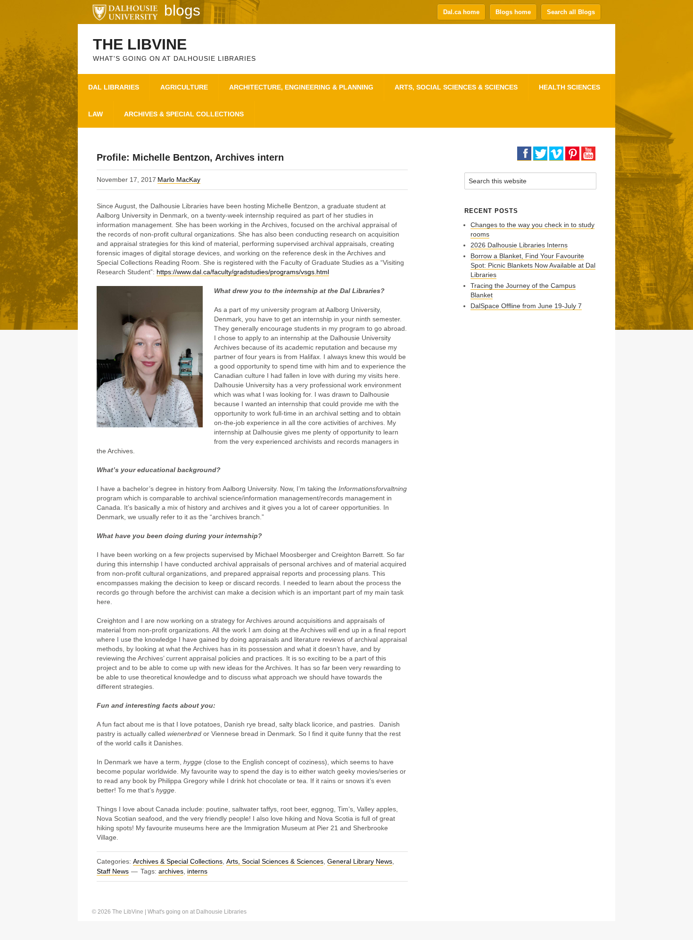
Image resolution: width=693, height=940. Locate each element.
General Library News (359, 861)
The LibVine (140, 44)
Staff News (113, 871)
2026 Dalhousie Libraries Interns (519, 245)
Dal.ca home (461, 12)
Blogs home (513, 12)
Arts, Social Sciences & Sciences (274, 861)
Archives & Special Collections (178, 861)
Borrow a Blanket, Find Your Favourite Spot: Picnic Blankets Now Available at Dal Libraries (532, 265)
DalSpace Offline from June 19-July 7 (526, 306)
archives (170, 871)
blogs (182, 10)
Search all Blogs (571, 12)
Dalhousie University (125, 12)
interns (197, 871)
